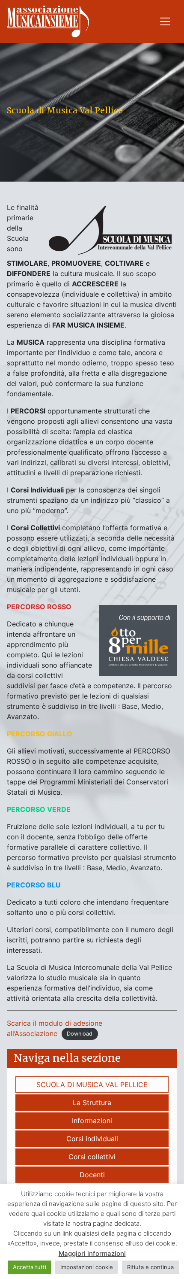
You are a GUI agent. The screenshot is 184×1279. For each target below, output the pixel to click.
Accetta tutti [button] (29, 1267)
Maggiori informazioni (92, 1253)
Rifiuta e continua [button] (150, 1267)
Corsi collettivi (92, 1156)
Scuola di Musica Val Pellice (92, 1084)
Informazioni (92, 1120)
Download (79, 1034)
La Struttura (92, 1102)
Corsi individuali (92, 1138)
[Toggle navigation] (165, 21)
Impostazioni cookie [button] (86, 1267)
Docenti (92, 1174)
